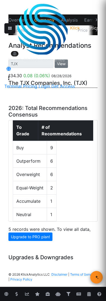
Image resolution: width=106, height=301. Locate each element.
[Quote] (16, 294)
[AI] (58, 294)
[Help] (99, 294)
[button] (9, 28)
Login (44, 86)
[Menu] (8, 78)
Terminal (13, 86)
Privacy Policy (21, 279)
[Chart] (27, 294)
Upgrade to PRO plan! (30, 236)
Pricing (30, 86)
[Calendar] (89, 294)
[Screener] (68, 294)
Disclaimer (59, 274)
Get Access (63, 86)
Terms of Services (83, 274)
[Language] (8, 69)
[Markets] (6, 294)
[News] (78, 294)
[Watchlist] (37, 294)
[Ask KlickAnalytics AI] (96, 277)
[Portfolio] (47, 294)
